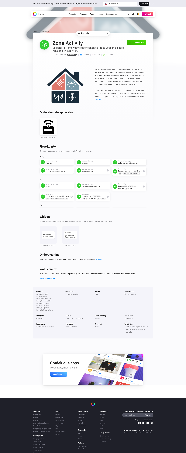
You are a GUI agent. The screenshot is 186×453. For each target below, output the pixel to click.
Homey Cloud (37, 414)
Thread (102, 428)
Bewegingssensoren (39, 439)
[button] (120, 4)
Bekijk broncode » (71, 326)
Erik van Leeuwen (130, 294)
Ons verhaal (59, 417)
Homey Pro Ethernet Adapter (41, 431)
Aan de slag (81, 414)
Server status (82, 426)
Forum (80, 436)
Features (83, 14)
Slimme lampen (37, 450)
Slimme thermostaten (39, 444)
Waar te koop (59, 423)
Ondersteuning (111, 14)
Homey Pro (36, 417)
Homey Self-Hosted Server (41, 423)
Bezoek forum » (129, 318)
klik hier (99, 259)
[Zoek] (129, 14)
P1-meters (103, 441)
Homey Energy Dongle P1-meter (42, 428)
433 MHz (102, 423)
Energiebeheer (104, 436)
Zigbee (102, 417)
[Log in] (133, 14)
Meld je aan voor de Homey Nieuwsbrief (139, 411)
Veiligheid (39, 318)
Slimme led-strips (38, 447)
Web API (80, 420)
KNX (101, 420)
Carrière (57, 414)
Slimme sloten (37, 441)
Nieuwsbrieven (59, 431)
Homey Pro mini (37, 420)
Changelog (81, 423)
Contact (57, 434)
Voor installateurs (83, 446)
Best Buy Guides (38, 436)
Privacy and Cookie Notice (132, 433)
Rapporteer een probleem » (45, 326)
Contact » (98, 318)
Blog (56, 426)
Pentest (80, 439)
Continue (144, 4)
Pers (56, 428)
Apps (92, 14)
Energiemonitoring (105, 439)
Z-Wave (102, 414)
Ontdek (100, 14)
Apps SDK (81, 417)
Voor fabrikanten (83, 449)
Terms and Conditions (146, 433)
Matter (102, 426)
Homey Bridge (37, 426)
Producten (73, 14)
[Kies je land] (138, 14)
